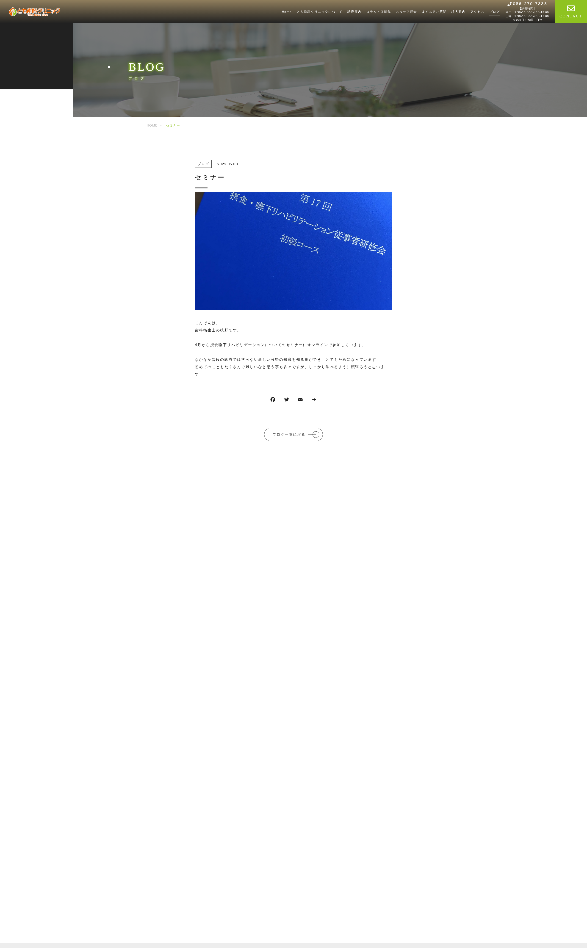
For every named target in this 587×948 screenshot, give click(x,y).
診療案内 (354, 12)
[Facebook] (272, 400)
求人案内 (458, 12)
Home (287, 12)
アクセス (477, 12)
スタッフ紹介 (406, 12)
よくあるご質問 (434, 12)
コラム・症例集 (378, 12)
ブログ (494, 12)
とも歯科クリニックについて (320, 12)
